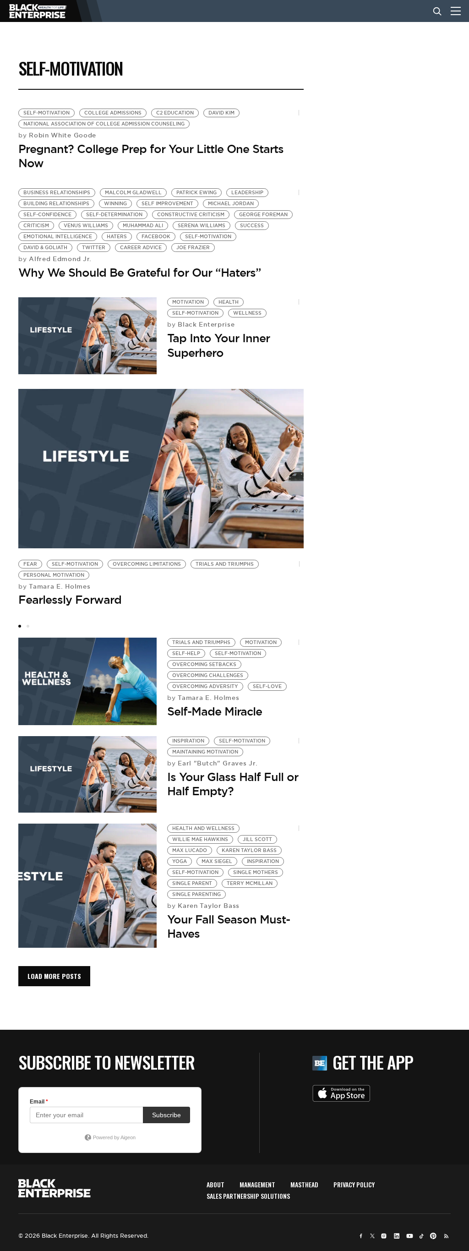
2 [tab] (28, 626)
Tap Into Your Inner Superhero (218, 345)
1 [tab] (19, 626)
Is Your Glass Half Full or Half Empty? (232, 784)
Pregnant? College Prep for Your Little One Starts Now (151, 156)
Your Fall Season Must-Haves (228, 926)
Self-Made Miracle (214, 711)
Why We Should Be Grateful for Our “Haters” (139, 272)
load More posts (54, 976)
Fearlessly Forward (69, 599)
